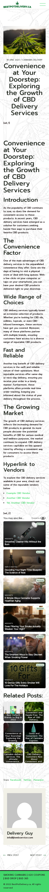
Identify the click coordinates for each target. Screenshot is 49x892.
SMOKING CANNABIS (14, 875)
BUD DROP (11, 878)
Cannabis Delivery (32, 60)
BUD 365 (23, 878)
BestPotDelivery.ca (21, 884)
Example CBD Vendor (18, 493)
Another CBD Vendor (18, 498)
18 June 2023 (13, 60)
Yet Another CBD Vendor (20, 503)
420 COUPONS (36, 875)
